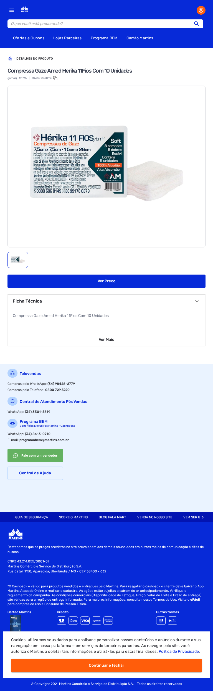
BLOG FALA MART (112, 517)
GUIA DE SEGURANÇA (31, 517)
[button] (198, 24)
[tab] (17, 260)
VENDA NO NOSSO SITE (154, 517)
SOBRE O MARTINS (73, 517)
